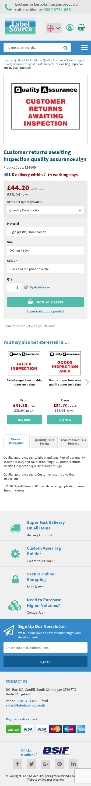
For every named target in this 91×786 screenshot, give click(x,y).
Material (13, 223)
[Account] (71, 27)
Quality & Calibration (27, 60)
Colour (12, 260)
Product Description (16, 441)
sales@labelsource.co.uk (25, 705)
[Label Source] (20, 35)
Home (7, 60)
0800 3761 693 (57, 9)
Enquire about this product (45, 311)
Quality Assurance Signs (19, 64)
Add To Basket (49, 302)
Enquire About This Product (73, 441)
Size (10, 242)
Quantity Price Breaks (24, 210)
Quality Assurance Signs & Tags (62, 60)
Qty (9, 279)
